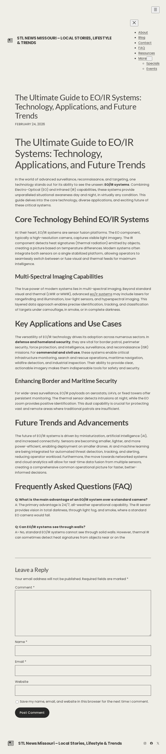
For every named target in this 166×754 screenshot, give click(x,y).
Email (20, 661)
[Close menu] (134, 23)
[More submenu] (149, 58)
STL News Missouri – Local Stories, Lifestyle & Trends (64, 40)
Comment (25, 587)
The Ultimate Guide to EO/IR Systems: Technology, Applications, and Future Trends (78, 106)
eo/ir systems (101, 294)
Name (21, 641)
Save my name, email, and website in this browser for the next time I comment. (84, 701)
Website (21, 681)
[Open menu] (155, 9)
